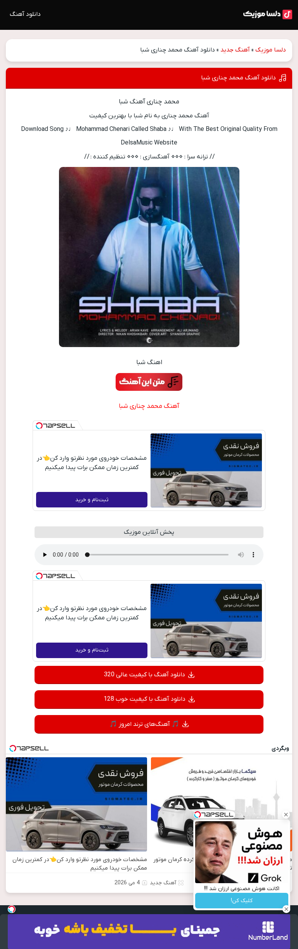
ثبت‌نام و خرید (92, 500)
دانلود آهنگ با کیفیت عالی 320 (144, 675)
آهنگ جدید (235, 50)
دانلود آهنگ (25, 14)
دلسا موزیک (270, 50)
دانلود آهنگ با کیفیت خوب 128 (144, 699)
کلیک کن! (242, 900)
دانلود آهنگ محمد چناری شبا (238, 78)
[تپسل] (39, 426)
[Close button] (286, 814)
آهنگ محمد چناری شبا (149, 406)
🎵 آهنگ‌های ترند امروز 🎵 (144, 724)
